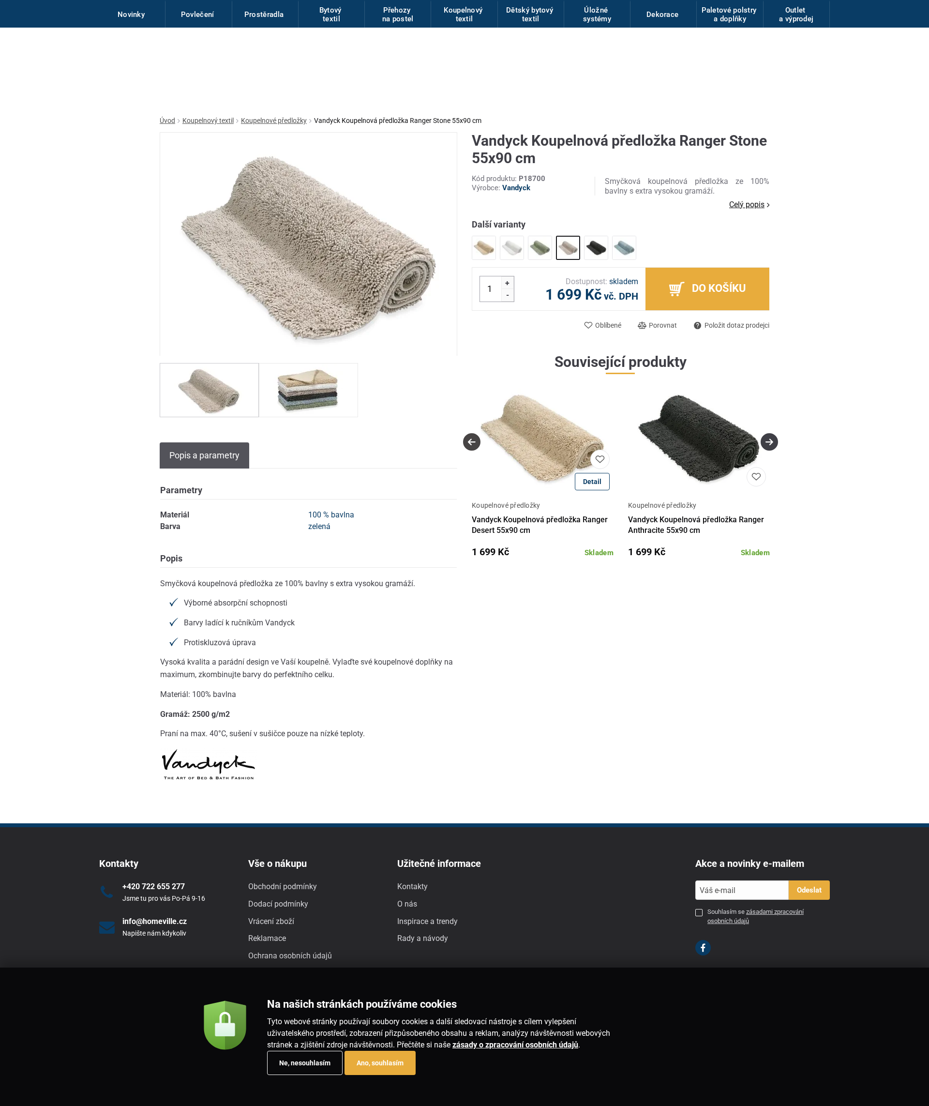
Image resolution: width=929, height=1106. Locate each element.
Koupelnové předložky (274, 120)
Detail (592, 481)
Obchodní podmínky (282, 886)
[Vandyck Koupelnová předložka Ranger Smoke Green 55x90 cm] (540, 248)
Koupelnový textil (208, 120)
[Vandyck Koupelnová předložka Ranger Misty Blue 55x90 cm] (624, 248)
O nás (407, 904)
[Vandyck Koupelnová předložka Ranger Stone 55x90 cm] (568, 248)
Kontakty (412, 886)
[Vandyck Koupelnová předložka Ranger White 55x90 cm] (512, 248)
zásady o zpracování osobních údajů (515, 1044)
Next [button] (769, 442)
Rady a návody (422, 938)
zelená (319, 526)
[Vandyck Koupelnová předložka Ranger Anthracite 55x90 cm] (596, 248)
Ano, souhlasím (380, 1063)
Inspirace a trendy (427, 921)
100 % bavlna (331, 514)
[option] (209, 390)
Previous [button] (471, 442)
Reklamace (267, 938)
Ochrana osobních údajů (290, 955)
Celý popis (746, 204)
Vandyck (516, 187)
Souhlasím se (755, 916)
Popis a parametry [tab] (204, 455)
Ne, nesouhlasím (304, 1063)
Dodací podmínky (278, 904)
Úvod (167, 120)
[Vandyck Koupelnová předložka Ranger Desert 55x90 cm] (484, 248)
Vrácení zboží (271, 921)
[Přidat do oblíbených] (600, 459)
